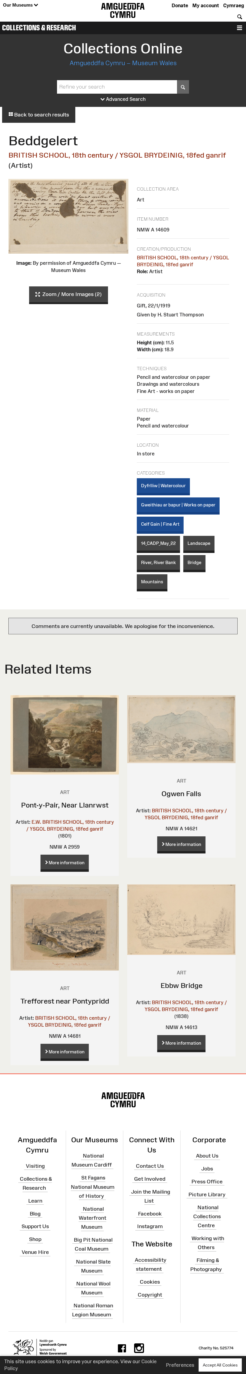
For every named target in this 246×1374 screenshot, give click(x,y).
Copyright (150, 1295)
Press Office (207, 1182)
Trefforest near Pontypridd (64, 1001)
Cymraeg (233, 5)
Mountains (152, 581)
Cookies (150, 1282)
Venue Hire (35, 1252)
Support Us (35, 1226)
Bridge (194, 562)
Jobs (207, 1169)
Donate (180, 5)
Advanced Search (125, 99)
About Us (207, 1156)
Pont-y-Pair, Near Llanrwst (65, 805)
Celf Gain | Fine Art (160, 524)
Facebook (150, 1213)
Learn (35, 1201)
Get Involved (149, 1179)
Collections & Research (39, 27)
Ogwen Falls (181, 794)
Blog (35, 1213)
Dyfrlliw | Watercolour (163, 485)
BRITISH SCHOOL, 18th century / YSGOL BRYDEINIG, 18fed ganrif (117, 155)
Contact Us (150, 1166)
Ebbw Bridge (181, 985)
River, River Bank (158, 562)
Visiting (35, 1166)
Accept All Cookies (220, 1365)
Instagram (150, 1226)
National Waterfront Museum (92, 1218)
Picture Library (207, 1194)
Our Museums (18, 5)
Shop (35, 1239)
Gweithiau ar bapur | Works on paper (178, 504)
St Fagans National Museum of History (92, 1187)
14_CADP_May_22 (158, 543)
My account (205, 5)
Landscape (199, 543)
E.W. (36, 822)
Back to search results (41, 115)
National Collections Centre (207, 1216)
